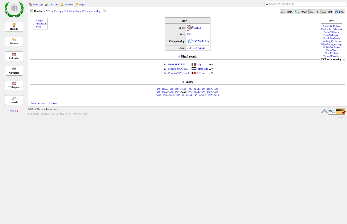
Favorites (68, 4)
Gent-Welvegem (331, 35)
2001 (170, 92)
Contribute (54, 4)
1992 (177, 89)
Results (14, 28)
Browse (14, 43)
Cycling (197, 27)
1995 (196, 89)
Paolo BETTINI (176, 64)
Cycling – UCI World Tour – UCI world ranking (77, 11)
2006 (202, 92)
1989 (157, 89)
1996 (202, 89)
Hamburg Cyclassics (331, 41)
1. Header (38, 20)
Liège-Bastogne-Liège (331, 44)
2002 (177, 92)
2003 (48, 11)
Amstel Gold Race (331, 26)
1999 (157, 92)
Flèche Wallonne (331, 32)
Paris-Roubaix (331, 53)
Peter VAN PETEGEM (179, 73)
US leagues (14, 87)
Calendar (14, 58)
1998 (215, 89)
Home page (38, 4)
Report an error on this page (44, 103)
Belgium (200, 73)
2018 (216, 95)
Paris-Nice (331, 50)
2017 (210, 95)
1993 (183, 89)
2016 (203, 95)
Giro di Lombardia (331, 38)
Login (82, 4)
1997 (209, 89)
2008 (215, 92)
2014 (190, 95)
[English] (11, 111)
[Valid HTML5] (337, 115)
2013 (184, 95)
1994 (190, 89)
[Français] (16, 111)
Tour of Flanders (331, 56)
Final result (189, 56)
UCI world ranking (196, 48)
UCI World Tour (201, 41)
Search (14, 102)
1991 (170, 89)
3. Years (37, 26)
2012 (178, 95)
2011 (171, 95)
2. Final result (39, 23)
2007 (209, 92)
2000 (164, 92)
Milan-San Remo (331, 47)
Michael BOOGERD (178, 68)
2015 (197, 95)
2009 (158, 95)
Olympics (14, 72)
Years (189, 81)
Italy (198, 64)
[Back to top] (324, 111)
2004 (190, 92)
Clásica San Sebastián (331, 29)
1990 (164, 89)
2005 (196, 92)
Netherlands (202, 68)
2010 (165, 95)
